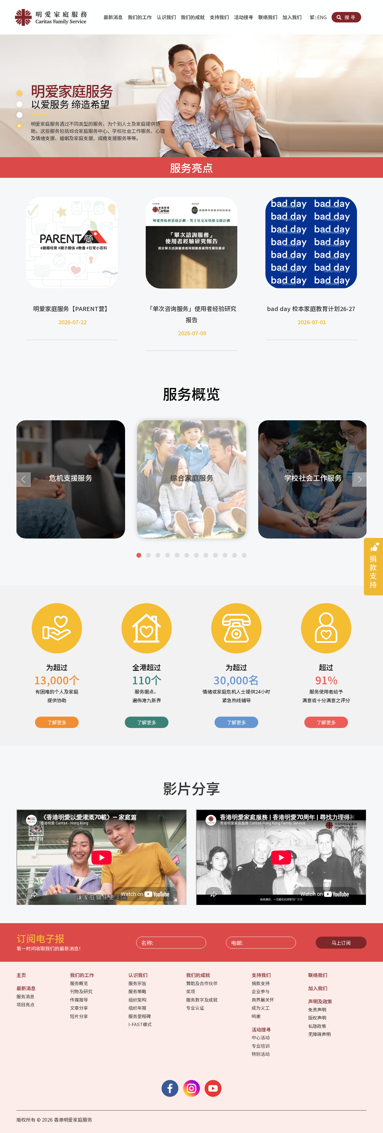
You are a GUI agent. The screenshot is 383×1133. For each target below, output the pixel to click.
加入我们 (292, 17)
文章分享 (79, 1008)
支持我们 (220, 17)
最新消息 (114, 17)
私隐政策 (317, 1026)
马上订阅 (341, 942)
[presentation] (23, 479)
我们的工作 (140, 17)
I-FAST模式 (140, 1024)
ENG (322, 17)
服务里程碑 (140, 1016)
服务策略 (137, 991)
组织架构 (137, 1000)
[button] (139, 555)
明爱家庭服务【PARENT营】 (71, 308)
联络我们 (268, 17)
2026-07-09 (192, 333)
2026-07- (309, 322)
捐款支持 (261, 983)
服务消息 (25, 996)
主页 (21, 975)
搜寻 (349, 17)
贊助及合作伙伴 (202, 983)
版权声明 (317, 1017)
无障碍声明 (320, 1034)
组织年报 (137, 1008)
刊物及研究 (81, 991)
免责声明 (317, 1009)
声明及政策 (320, 1001)
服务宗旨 (137, 983)
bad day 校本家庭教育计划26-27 (311, 308)
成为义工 (261, 1008)
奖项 (191, 991)
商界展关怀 (263, 1000)
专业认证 (195, 1008)
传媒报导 (79, 1000)
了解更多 (56, 722)
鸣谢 (257, 1016)
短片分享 (79, 1016)
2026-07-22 (72, 322)
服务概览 (79, 983)
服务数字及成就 (202, 1000)
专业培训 (261, 1046)
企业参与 (261, 991)
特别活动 (261, 1054)
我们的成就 (193, 17)
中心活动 (261, 1037)
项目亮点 (25, 1004)
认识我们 (167, 17)
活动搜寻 (244, 17)
